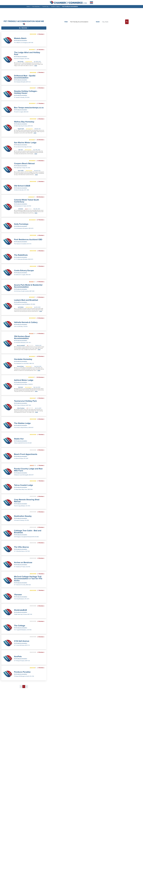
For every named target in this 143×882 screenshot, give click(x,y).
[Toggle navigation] (91, 2)
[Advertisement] (72, 12)
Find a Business (36, 6)
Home (28, 6)
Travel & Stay (45, 6)
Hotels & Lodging (55, 6)
